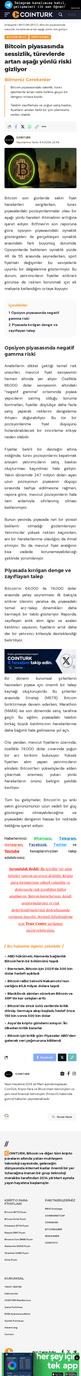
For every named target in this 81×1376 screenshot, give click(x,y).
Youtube (11, 851)
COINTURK (23, 137)
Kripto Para (40, 37)
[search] (60, 14)
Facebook (38, 844)
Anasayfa (10, 25)
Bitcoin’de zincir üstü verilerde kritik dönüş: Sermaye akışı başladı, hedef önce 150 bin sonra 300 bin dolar (39, 1011)
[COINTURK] (32, 14)
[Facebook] (68, 1074)
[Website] (62, 1074)
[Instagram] (74, 1074)
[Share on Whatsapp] (30, 126)
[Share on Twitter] (23, 126)
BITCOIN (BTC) (28, 25)
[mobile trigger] (8, 14)
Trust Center (36, 924)
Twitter (60, 844)
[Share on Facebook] (16, 126)
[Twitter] (68, 1352)
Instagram (13, 844)
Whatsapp (43, 838)
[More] (43, 126)
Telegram (67, 838)
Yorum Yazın (64, 1116)
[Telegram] (74, 1352)
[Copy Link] (37, 126)
